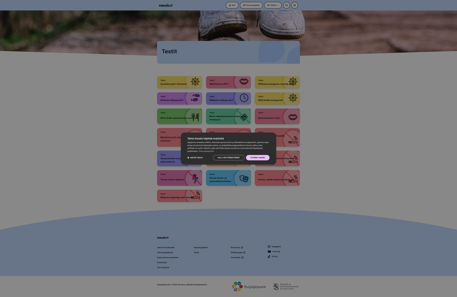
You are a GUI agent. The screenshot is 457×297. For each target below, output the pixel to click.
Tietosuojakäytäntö (206, 151)
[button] (195, 157)
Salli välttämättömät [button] (229, 157)
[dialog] (228, 148)
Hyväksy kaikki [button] (258, 157)
